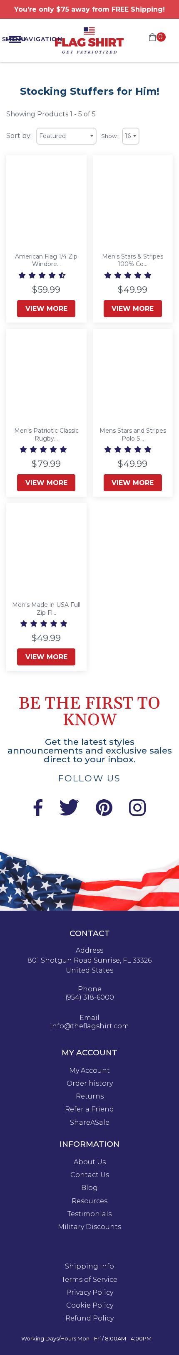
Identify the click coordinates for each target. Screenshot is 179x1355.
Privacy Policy (89, 1292)
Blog (89, 1188)
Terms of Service (89, 1279)
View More (46, 309)
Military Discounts (89, 1227)
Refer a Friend (89, 1109)
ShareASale (89, 1122)
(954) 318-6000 (89, 997)
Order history (90, 1083)
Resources (89, 1201)
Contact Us (89, 1175)
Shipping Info (89, 1266)
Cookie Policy (89, 1305)
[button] (43, 275)
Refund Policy (89, 1318)
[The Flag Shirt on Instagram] (137, 814)
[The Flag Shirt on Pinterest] (104, 814)
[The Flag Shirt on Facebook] (37, 814)
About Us (90, 1162)
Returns (90, 1096)
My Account (89, 1070)
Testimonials (89, 1214)
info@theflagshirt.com (89, 1026)
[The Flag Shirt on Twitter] (69, 814)
